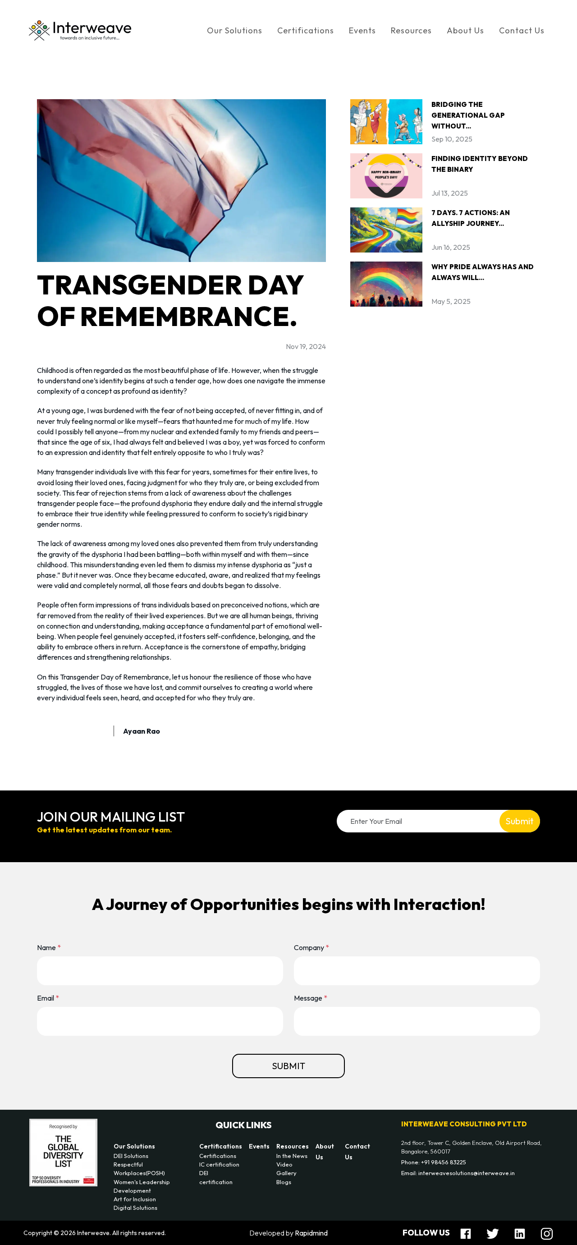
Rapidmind (311, 1232)
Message (310, 997)
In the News (291, 1155)
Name (49, 947)
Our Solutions (134, 1146)
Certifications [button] (305, 30)
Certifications (220, 1146)
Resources (292, 1146)
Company (311, 947)
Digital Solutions (135, 1207)
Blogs (283, 1181)
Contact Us (522, 30)
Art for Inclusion (135, 1199)
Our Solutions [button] (234, 30)
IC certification (219, 1164)
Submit (519, 821)
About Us (465, 30)
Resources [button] (411, 30)
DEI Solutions (131, 1155)
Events (362, 30)
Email (48, 997)
